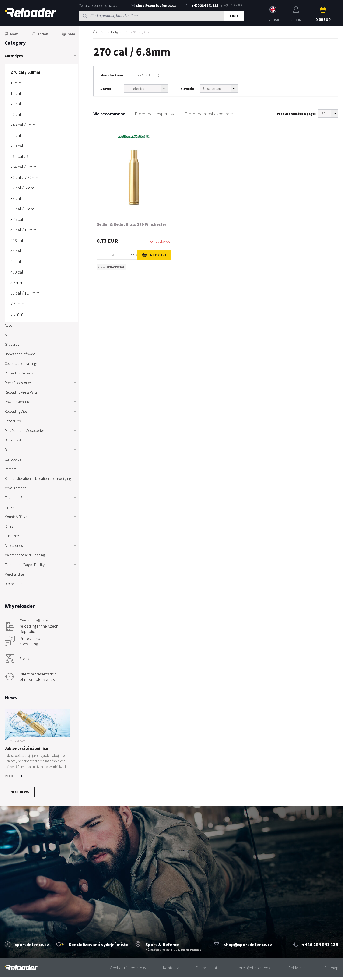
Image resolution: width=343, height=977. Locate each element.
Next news (19, 792)
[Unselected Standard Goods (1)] (146, 88)
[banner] (21, 968)
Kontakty (171, 967)
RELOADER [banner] (30, 13)
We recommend (109, 114)
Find (234, 16)
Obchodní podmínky (128, 967)
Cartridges (113, 32)
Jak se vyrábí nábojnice (26, 748)
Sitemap (331, 967)
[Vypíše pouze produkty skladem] (219, 88)
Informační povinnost (253, 967)
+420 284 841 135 (205, 5)
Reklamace (298, 967)
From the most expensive (209, 114)
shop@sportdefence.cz (156, 5)
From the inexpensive (155, 114)
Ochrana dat (206, 967)
